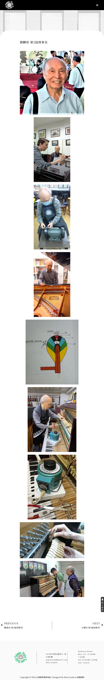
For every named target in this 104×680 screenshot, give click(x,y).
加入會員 (102, 606)
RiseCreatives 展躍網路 (74, 677)
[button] (97, 5)
